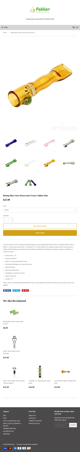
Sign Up (73, 425)
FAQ (4, 415)
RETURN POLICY (8, 431)
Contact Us (32, 418)
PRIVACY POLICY (34, 423)
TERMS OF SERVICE (35, 421)
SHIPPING (6, 434)
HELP (5, 418)
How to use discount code (11, 421)
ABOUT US (32, 415)
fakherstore (11, 444)
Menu (6, 27)
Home (5, 32)
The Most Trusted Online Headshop (26, 444)
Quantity (6, 215)
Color (5, 206)
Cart (76, 27)
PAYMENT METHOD (9, 428)
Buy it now (40, 233)
